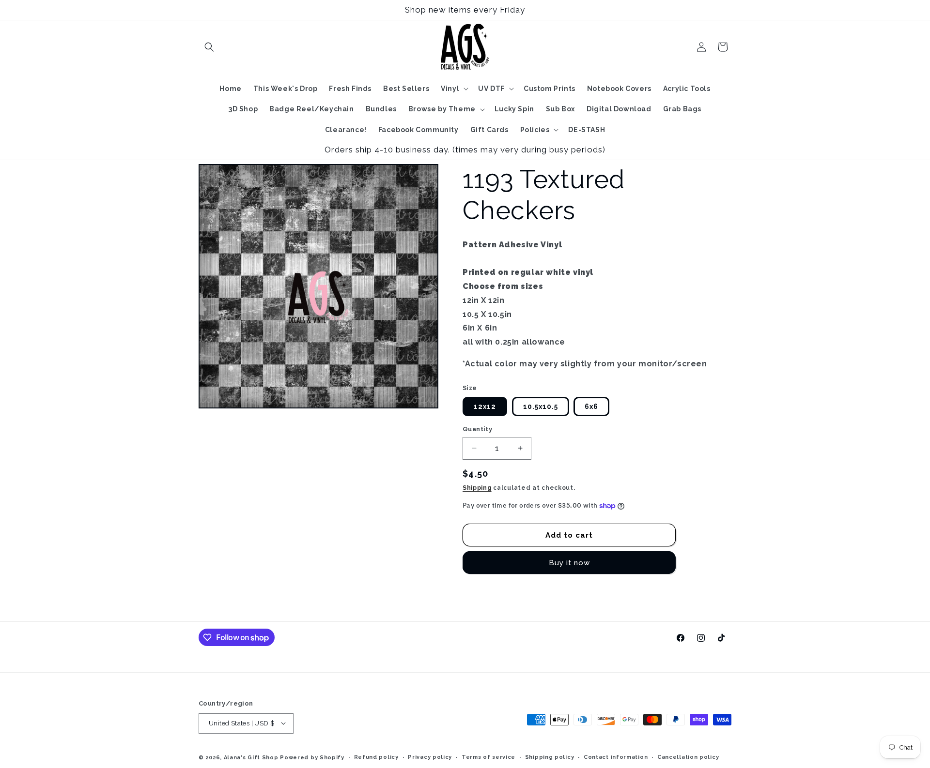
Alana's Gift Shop (251, 757)
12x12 (485, 406)
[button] (209, 47)
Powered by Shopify (312, 757)
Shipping (477, 487)
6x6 (591, 406)
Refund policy (376, 756)
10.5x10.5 (540, 406)
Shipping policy (549, 756)
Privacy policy (430, 756)
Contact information (616, 756)
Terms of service (488, 756)
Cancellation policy (688, 756)
